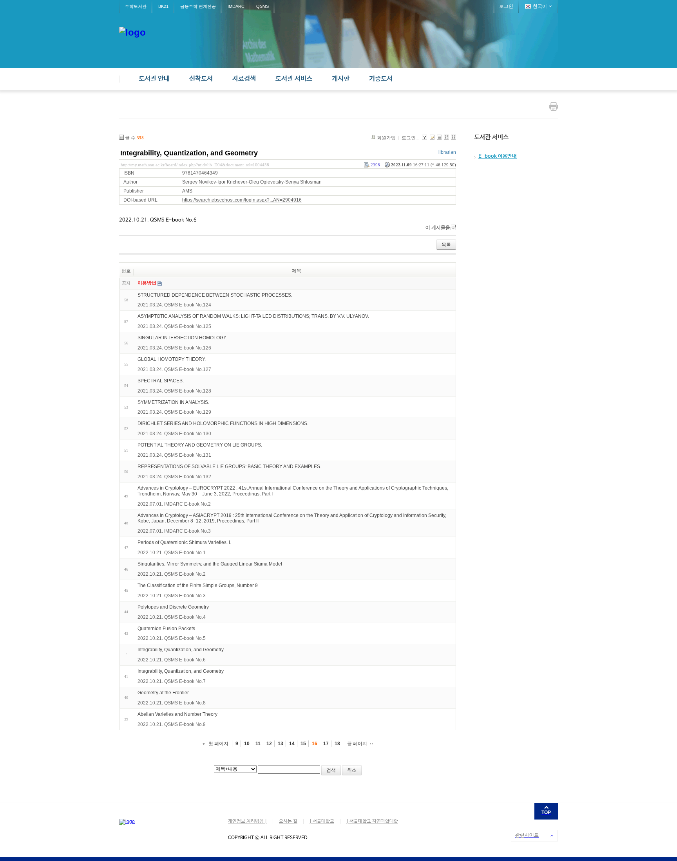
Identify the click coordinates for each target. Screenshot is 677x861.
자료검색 (244, 79)
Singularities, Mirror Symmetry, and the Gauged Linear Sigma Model (210, 564)
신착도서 (201, 79)
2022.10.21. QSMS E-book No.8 (172, 703)
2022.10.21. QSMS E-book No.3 (172, 595)
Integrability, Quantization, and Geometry (189, 153)
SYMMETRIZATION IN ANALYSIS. (173, 402)
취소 (352, 770)
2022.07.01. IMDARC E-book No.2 (174, 504)
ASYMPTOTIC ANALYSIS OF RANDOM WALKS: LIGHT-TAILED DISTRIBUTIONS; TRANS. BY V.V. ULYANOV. (253, 316)
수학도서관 (136, 6)
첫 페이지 (218, 743)
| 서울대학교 (322, 821)
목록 (446, 244)
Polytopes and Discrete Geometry (173, 607)
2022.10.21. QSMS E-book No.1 (172, 552)
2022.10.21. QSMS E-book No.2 (172, 574)
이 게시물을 (437, 228)
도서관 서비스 (293, 79)
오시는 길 (288, 821)
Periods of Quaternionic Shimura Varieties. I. (184, 542)
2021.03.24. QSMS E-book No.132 (174, 476)
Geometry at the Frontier (163, 692)
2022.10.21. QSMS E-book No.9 (172, 724)
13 (280, 743)
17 (326, 743)
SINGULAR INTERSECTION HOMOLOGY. (182, 337)
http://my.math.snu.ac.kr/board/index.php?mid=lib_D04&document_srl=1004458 (195, 164)
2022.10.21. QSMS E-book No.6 (172, 660)
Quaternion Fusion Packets (166, 628)
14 (292, 743)
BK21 (163, 6)
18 (337, 743)
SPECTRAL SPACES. (161, 381)
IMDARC (236, 6)
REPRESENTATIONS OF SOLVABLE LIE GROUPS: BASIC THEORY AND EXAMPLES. (229, 466)
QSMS (262, 6)
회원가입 (386, 137)
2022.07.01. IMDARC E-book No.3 (174, 531)
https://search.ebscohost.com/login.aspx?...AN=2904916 (242, 200)
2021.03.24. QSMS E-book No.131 (174, 455)
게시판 (340, 79)
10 (247, 743)
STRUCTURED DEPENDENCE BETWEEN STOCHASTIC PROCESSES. (215, 294)
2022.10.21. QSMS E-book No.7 (172, 681)
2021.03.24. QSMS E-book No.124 (174, 305)
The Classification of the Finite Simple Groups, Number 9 (198, 585)
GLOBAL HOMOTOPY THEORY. (172, 359)
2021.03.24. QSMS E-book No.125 (174, 326)
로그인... (410, 137)
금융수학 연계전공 (198, 6)
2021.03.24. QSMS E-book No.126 (174, 348)
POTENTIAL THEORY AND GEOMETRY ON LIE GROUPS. (200, 445)
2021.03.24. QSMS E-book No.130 (174, 433)
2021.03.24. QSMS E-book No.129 (174, 412)
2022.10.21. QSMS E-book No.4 (172, 617)
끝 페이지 (357, 743)
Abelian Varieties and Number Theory (177, 714)
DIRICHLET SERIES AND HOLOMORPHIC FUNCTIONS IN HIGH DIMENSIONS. (223, 423)
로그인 (506, 6)
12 (269, 743)
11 (258, 743)
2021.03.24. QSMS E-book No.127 (174, 369)
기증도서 (381, 79)
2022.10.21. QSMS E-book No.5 (172, 638)
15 (303, 743)
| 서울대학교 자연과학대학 (372, 821)
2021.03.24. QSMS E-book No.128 (174, 391)
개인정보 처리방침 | (247, 821)
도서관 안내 (154, 79)
